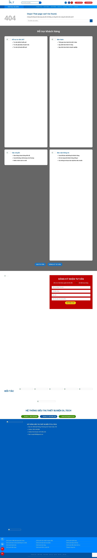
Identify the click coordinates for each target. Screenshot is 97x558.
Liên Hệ (76, 6)
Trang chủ (39, 6)
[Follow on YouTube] (72, 2)
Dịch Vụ (60, 6)
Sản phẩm (53, 6)
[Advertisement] (48, 528)
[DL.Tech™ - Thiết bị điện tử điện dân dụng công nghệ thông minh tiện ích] (11, 2)
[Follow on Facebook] (69, 2)
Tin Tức (70, 6)
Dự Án (64, 6)
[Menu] (62, 3)
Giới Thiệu (46, 6)
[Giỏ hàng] (66, 2)
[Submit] (40, 2)
